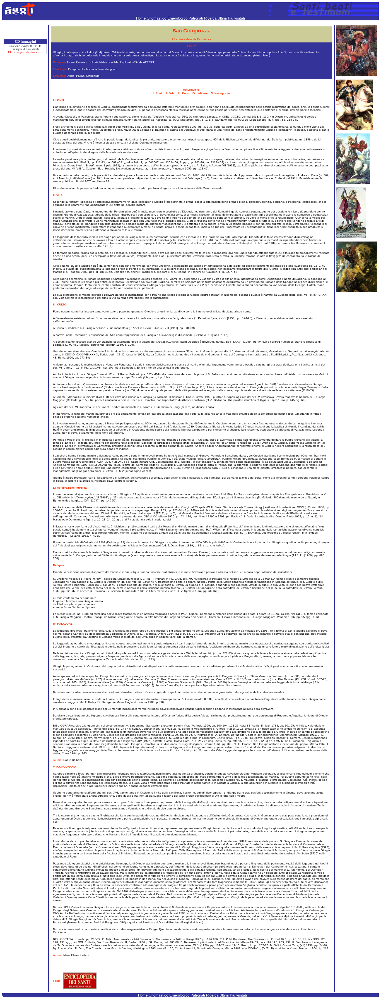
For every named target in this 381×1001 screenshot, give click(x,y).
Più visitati (236, 18)
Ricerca (211, 18)
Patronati (196, 18)
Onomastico (157, 18)
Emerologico (178, 18)
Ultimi (223, 18)
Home (141, 18)
